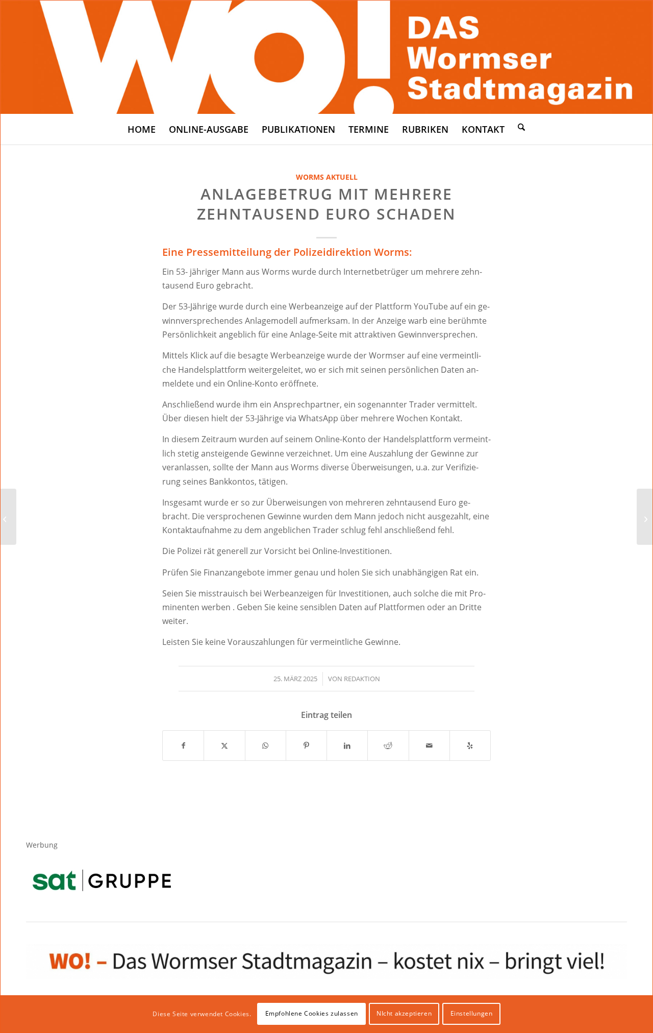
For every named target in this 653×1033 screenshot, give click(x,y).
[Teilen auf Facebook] (183, 745)
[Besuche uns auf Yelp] (470, 745)
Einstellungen (471, 1013)
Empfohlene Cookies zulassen (311, 1013)
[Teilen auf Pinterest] (306, 745)
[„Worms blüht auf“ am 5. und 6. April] (8, 517)
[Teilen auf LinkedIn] (347, 745)
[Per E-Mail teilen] (429, 745)
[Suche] (521, 127)
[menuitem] (141, 129)
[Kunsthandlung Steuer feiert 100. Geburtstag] (644, 517)
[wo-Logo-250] (326, 57)
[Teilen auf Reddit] (388, 745)
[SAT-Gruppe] (102, 880)
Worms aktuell (327, 177)
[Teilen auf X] (224, 745)
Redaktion (362, 678)
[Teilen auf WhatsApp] (265, 745)
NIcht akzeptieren (404, 1013)
